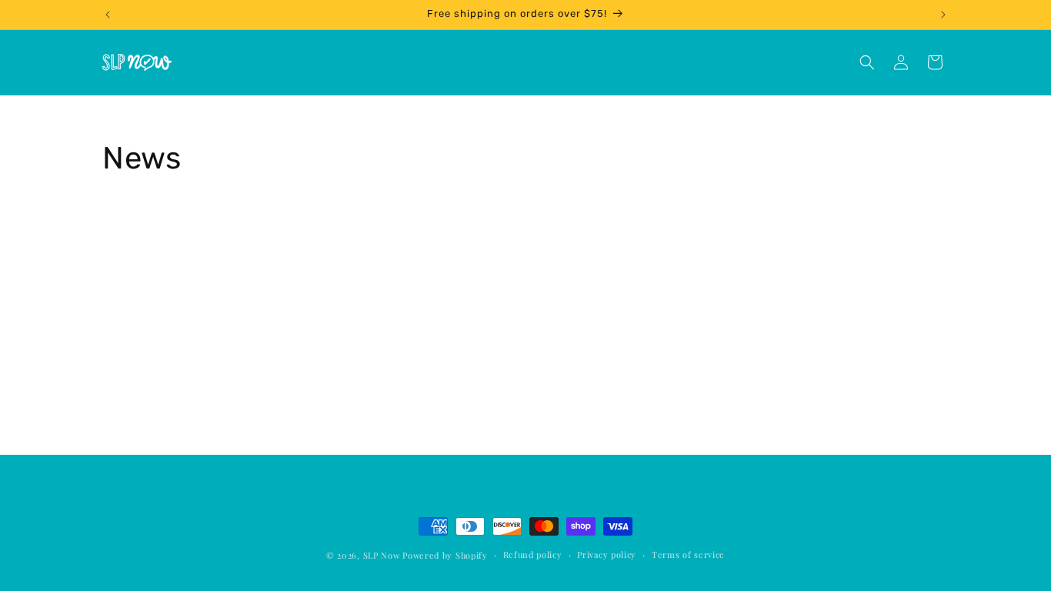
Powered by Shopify (445, 555)
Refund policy (532, 554)
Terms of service (688, 554)
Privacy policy (606, 554)
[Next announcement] (943, 14)
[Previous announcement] (108, 14)
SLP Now (381, 555)
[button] (867, 62)
